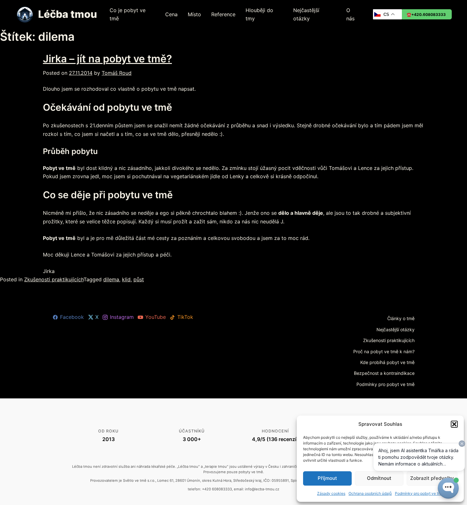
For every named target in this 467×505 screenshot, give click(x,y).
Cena (171, 14)
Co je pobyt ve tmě (128, 14)
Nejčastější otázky (306, 14)
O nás (350, 14)
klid (126, 279)
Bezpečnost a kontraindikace (384, 373)
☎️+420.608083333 (426, 14)
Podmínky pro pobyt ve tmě (385, 384)
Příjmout (327, 478)
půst (138, 279)
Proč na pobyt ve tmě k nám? (384, 351)
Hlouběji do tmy (259, 14)
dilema (111, 279)
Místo (194, 14)
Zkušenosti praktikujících (54, 279)
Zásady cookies (331, 493)
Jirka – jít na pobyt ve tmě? (107, 59)
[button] (454, 424)
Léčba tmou (67, 14)
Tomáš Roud (117, 73)
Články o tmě (401, 318)
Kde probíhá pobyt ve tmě (387, 362)
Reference (223, 14)
